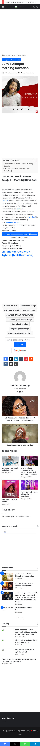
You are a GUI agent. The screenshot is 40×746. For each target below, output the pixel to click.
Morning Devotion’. (13, 222)
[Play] (4, 234)
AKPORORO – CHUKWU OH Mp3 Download (25, 651)
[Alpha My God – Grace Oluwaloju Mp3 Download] (30, 485)
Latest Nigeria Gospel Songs (20, 319)
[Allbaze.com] (20, 7)
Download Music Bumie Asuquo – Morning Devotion (18, 165)
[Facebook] (6, 359)
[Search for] (37, 7)
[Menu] (3, 7)
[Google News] (20, 350)
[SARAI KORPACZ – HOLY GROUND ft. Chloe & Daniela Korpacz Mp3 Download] (7, 633)
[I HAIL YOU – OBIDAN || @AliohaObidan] (10, 461)
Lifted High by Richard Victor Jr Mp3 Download (26, 641)
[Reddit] (31, 359)
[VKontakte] (6, 364)
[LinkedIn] (16, 359)
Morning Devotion (20, 324)
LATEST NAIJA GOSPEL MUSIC (20, 315)
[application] (20, 234)
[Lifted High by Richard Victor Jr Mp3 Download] (7, 643)
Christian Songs (29, 306)
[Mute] (30, 234)
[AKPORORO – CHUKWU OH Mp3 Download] (7, 653)
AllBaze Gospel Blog (10, 73)
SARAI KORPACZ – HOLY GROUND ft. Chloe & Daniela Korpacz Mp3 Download (26, 632)
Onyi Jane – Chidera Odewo (9, 501)
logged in (13, 516)
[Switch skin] (34, 7)
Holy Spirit (32, 217)
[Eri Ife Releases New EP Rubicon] (7, 611)
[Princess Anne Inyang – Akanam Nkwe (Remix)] (7, 586)
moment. (20, 209)
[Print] (16, 364)
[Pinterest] (26, 359)
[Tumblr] (21, 359)
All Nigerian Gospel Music (16, 55)
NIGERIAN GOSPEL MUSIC (20, 333)
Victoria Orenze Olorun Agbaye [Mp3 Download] (17, 170)
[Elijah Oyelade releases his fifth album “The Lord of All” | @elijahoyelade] (30, 461)
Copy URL (20, 344)
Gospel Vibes (29, 310)
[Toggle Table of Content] (33, 161)
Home (5, 55)
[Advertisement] (20, 32)
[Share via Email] (11, 364)
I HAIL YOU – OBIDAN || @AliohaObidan (10, 469)
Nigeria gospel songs (20, 329)
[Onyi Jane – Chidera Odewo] (10, 489)
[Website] (17, 392)
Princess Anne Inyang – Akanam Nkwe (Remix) (24, 584)
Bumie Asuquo (11, 306)
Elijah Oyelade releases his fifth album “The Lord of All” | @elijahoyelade (29, 471)
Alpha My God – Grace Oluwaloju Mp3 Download (29, 494)
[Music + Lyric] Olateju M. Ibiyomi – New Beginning (25, 575)
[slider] (34, 234)
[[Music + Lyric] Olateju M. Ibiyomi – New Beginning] (7, 577)
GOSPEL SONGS (12, 310)
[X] (11, 359)
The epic (5, 201)
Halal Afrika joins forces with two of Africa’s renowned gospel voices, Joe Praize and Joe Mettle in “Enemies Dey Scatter (26, 597)
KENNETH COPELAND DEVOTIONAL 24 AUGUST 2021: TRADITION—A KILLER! (19, 660)
